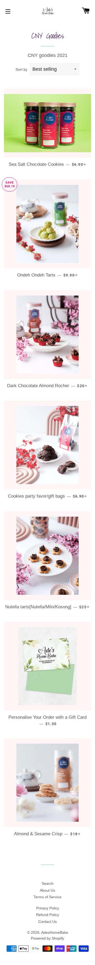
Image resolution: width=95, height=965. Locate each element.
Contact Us (47, 921)
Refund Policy (47, 915)
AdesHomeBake (54, 932)
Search (48, 883)
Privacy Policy (47, 908)
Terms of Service (47, 897)
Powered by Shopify (47, 938)
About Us (47, 890)
